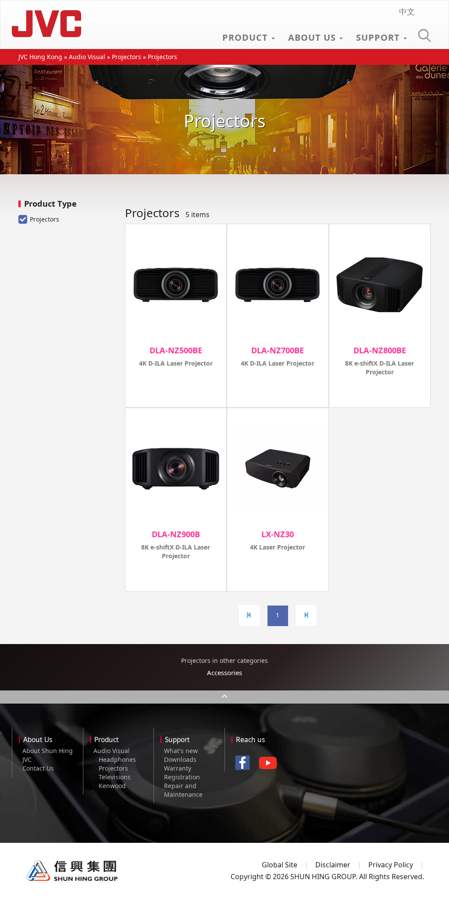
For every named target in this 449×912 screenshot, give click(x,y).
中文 (407, 11)
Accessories (224, 672)
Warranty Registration (182, 772)
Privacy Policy (390, 865)
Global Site (279, 865)
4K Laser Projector (277, 547)
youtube (270, 766)
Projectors (126, 57)
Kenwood (112, 786)
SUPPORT (379, 37)
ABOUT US (313, 37)
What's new (181, 751)
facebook (245, 764)
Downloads (180, 759)
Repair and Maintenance (183, 790)
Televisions (115, 777)
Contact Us (38, 768)
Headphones (117, 759)
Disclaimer (332, 865)
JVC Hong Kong (48, 24)
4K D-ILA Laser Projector (176, 363)
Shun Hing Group (72, 871)
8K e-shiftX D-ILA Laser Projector (379, 367)
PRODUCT (246, 37)
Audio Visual (87, 57)
